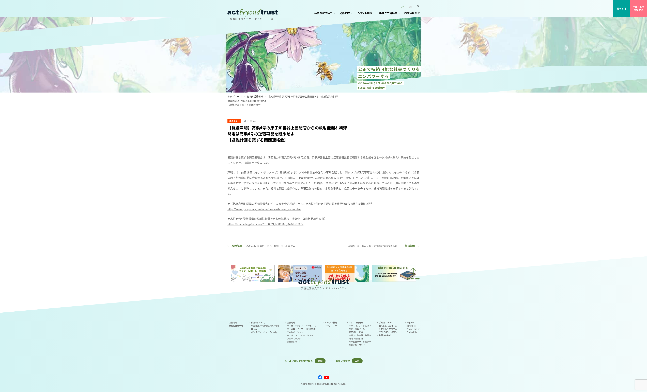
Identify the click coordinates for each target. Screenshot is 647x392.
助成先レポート (294, 341)
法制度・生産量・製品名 (360, 335)
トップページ (234, 96)
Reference (411, 325)
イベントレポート (333, 325)
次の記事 (237, 246)
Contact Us (412, 332)
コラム (254, 328)
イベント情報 (364, 13)
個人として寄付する (388, 325)
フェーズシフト (294, 338)
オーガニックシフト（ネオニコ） (302, 325)
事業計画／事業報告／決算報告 (265, 325)
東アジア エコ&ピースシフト (300, 335)
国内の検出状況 (356, 338)
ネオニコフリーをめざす (360, 341)
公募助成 (344, 13)
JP (402, 6)
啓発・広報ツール (357, 328)
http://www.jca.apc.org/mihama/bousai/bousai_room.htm (264, 209)
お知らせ (233, 322)
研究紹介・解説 (356, 332)
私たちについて (323, 13)
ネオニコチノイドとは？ (360, 325)
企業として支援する (638, 8)
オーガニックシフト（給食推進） (302, 328)
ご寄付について (386, 322)
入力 (357, 360)
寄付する (621, 8)
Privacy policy (413, 328)
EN (410, 6)
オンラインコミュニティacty (264, 332)
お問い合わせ (412, 13)
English (410, 322)
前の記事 (410, 246)
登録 (320, 360)
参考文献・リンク (357, 345)
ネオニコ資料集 (388, 13)
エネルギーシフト (295, 332)
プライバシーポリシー (389, 332)
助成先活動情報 (255, 96)
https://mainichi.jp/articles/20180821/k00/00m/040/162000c (265, 224)
